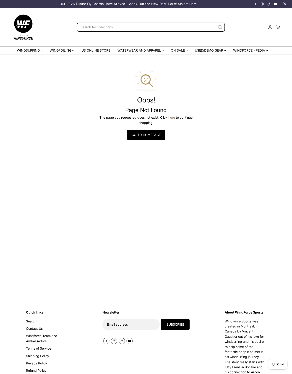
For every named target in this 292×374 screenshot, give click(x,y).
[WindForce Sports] (23, 27)
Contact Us (34, 328)
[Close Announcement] (285, 4)
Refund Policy (36, 370)
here (171, 117)
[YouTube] (275, 4)
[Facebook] (255, 4)
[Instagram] (262, 4)
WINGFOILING (61, 50)
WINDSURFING (29, 50)
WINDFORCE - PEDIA (249, 50)
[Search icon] (220, 27)
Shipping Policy (37, 356)
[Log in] (270, 27)
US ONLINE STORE (95, 50)
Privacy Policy (36, 363)
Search (31, 321)
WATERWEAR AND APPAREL (139, 50)
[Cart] (277, 27)
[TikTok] (269, 4)
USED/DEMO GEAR (209, 50)
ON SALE (178, 50)
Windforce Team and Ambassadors (41, 338)
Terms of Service (38, 348)
